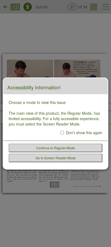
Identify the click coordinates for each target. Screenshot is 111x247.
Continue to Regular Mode (55, 148)
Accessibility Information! (34, 87)
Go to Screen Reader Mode (56, 157)
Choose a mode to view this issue (37, 102)
